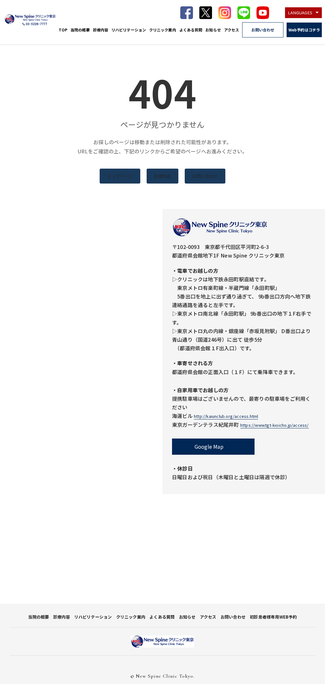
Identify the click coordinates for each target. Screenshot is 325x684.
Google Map (209, 446)
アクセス (231, 29)
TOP (63, 29)
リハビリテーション (128, 29)
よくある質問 (190, 29)
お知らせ (213, 29)
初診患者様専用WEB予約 (273, 617)
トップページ (119, 176)
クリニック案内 (162, 29)
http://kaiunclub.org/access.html (226, 416)
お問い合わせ (263, 29)
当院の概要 (80, 29)
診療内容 (100, 29)
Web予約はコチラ (304, 29)
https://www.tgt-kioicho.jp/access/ (274, 425)
